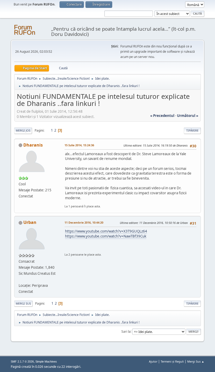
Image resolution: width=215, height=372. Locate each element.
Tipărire (192, 130)
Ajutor (153, 361)
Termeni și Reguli (172, 361)
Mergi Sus (23, 303)
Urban (29, 222)
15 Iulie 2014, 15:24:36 (79, 145)
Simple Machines (46, 361)
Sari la (126, 331)
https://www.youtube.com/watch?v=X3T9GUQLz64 (106, 231)
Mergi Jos (23, 130)
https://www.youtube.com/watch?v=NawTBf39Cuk (105, 236)
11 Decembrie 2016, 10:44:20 (83, 222)
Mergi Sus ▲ (195, 361)
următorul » (187, 115)
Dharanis (33, 145)
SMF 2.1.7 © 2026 (22, 361)
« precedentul (162, 115)
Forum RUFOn (24, 30)
